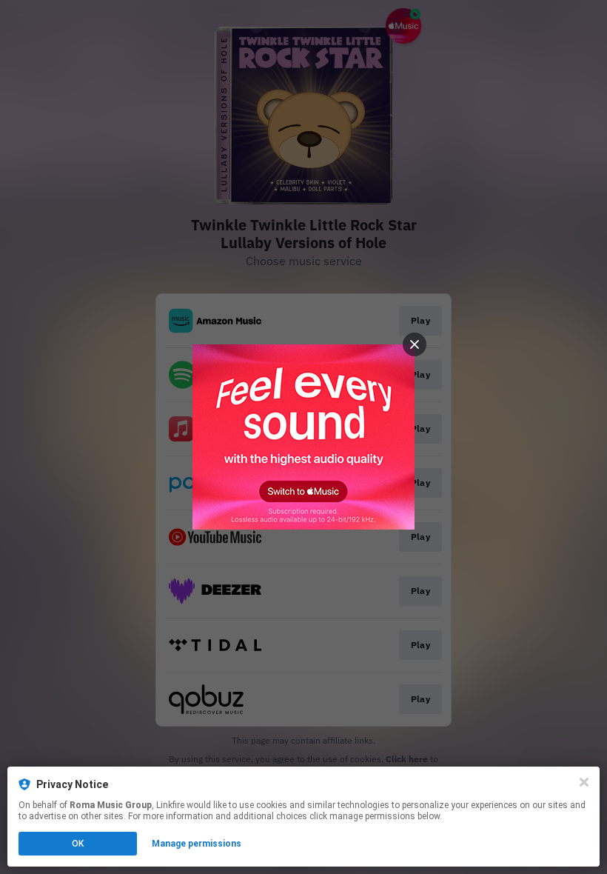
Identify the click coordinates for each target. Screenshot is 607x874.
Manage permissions (196, 843)
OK (78, 843)
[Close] (584, 782)
